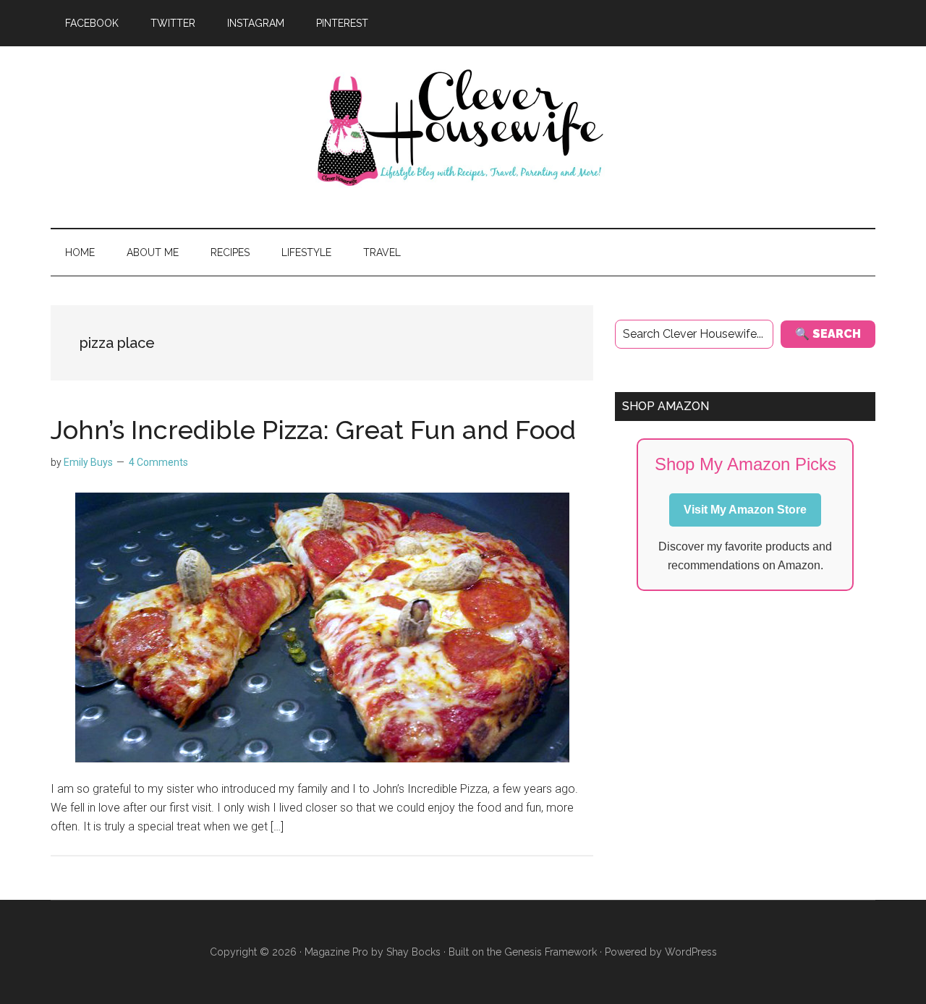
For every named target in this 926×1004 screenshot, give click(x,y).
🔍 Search (828, 334)
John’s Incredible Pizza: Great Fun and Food (313, 429)
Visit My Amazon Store (745, 509)
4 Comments (158, 462)
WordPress (691, 952)
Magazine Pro (336, 952)
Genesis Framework (550, 952)
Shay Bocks (413, 952)
